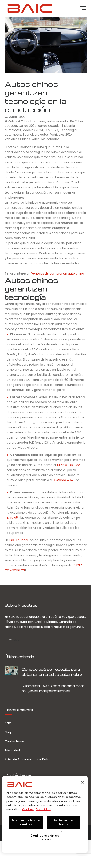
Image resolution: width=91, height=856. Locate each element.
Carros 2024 (28, 126)
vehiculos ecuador (45, 139)
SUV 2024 (51, 130)
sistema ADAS (64, 480)
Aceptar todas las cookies (26, 822)
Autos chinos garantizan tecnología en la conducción (35, 96)
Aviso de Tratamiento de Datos (28, 759)
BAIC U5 (12, 517)
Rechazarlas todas (64, 822)
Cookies (28, 809)
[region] (45, 814)
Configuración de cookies (44, 837)
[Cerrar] (82, 782)
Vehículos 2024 (61, 134)
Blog (8, 732)
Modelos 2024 (33, 130)
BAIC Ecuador (18, 540)
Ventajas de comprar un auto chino (57, 273)
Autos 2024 (16, 121)
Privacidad (12, 750)
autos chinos (36, 121)
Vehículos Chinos (17, 139)
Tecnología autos (36, 134)
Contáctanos (14, 741)
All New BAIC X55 (68, 465)
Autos (13, 117)
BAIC (22, 117)
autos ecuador (58, 121)
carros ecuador (49, 126)
